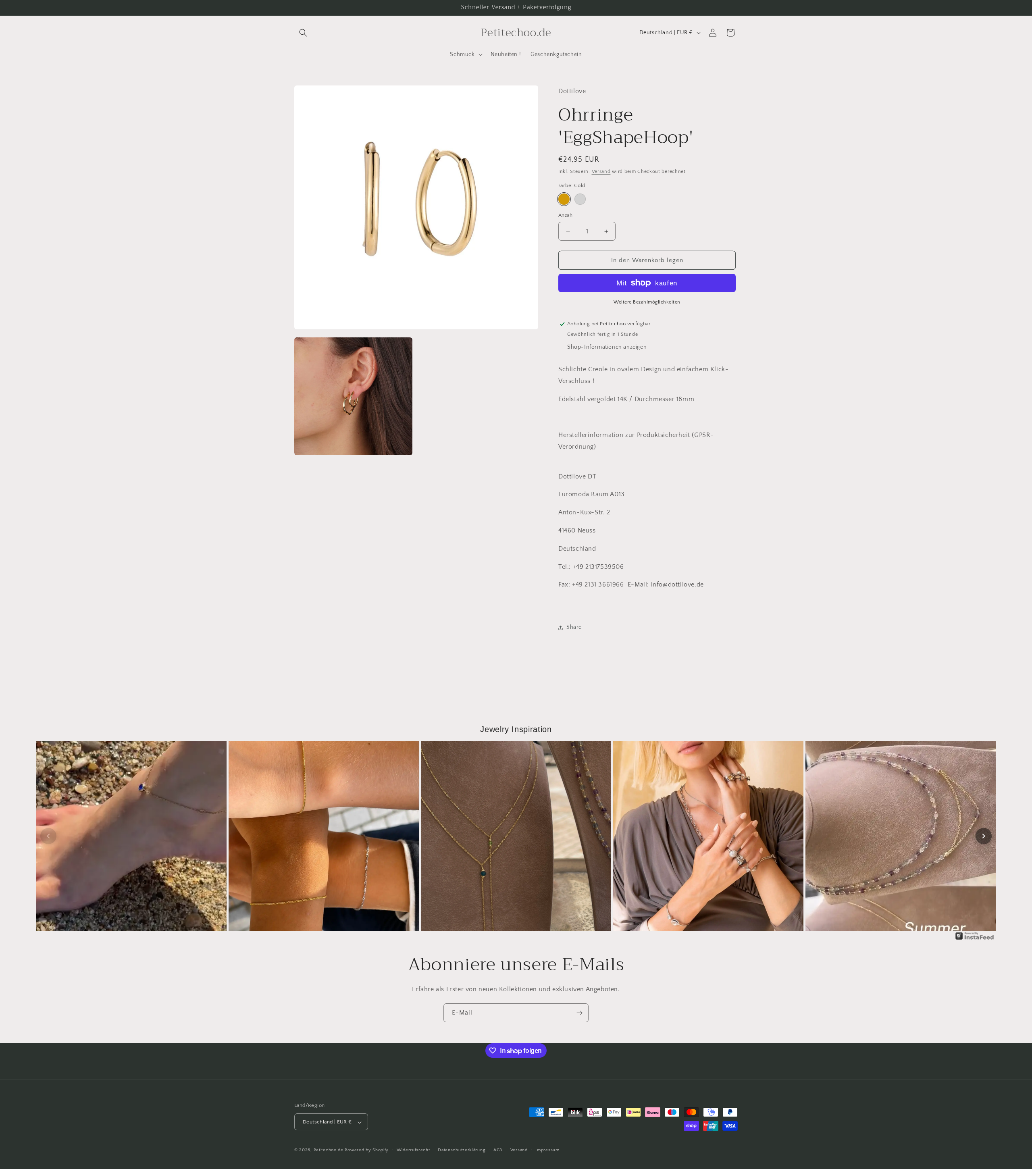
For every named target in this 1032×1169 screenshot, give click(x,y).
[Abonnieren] (579, 1012)
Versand (601, 171)
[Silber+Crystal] (580, 199)
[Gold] (564, 199)
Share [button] (574, 627)
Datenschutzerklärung (461, 1150)
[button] (303, 33)
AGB (497, 1150)
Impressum (547, 1150)
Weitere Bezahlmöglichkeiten (647, 302)
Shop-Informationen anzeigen (607, 347)
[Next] (984, 836)
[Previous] (48, 836)
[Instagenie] (975, 939)
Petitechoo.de (328, 1150)
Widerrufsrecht (413, 1150)
